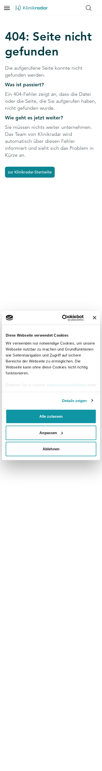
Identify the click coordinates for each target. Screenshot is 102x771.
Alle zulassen (51, 416)
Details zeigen (74, 400)
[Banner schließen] (94, 317)
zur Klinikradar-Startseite (30, 172)
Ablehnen (51, 449)
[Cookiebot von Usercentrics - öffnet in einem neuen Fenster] (63, 317)
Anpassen (48, 432)
